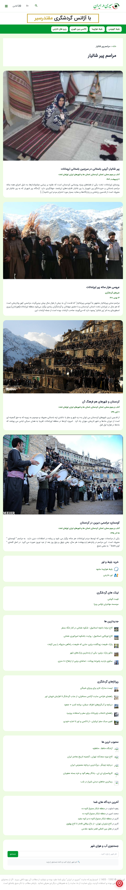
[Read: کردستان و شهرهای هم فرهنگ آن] (63, 357)
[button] (36, 6)
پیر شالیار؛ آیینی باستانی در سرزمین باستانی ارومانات (90, 169)
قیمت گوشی (113, 599)
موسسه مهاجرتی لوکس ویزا (106, 604)
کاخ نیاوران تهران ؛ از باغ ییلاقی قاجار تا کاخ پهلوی (89, 824)
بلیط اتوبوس (114, 29)
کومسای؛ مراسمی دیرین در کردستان (100, 523)
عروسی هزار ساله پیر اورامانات (103, 287)
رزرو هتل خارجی (60, 29)
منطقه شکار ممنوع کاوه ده (93, 809)
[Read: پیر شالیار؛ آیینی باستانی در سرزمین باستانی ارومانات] (63, 116)
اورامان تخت (63, 174)
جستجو (13, 854)
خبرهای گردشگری (112, 293)
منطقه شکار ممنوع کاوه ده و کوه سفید (95, 819)
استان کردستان (97, 174)
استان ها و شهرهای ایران (79, 174)
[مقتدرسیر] (63, 18)
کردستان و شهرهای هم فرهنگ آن (101, 402)
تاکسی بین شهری (78, 29)
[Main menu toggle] (6, 6)
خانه (114, 46)
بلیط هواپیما (97, 29)
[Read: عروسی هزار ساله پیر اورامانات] (63, 240)
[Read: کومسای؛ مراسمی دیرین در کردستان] (63, 475)
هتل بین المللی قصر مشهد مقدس (96, 829)
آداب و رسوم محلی (112, 174)
